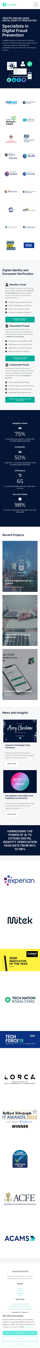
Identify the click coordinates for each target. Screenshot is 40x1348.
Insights (20, 1291)
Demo (20, 1295)
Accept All (20, 1333)
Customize (20, 1338)
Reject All (20, 1344)
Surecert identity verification (20, 319)
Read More (29, 1327)
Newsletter (20, 1293)
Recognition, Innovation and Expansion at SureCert (19, 796)
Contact (20, 1288)
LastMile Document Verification (20, 1306)
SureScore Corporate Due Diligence (20, 1309)
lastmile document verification (20, 358)
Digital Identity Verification (20, 1304)
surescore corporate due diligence (20, 399)
